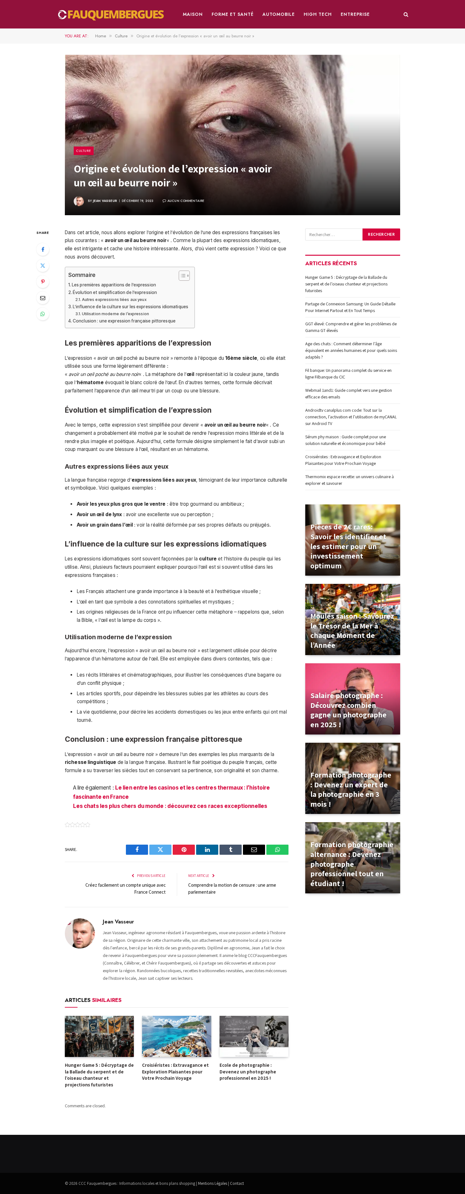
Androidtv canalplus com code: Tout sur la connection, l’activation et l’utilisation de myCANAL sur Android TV (351, 416)
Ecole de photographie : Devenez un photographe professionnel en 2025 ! (248, 1071)
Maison (193, 14)
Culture (83, 150)
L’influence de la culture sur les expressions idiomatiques (130, 306)
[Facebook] (42, 249)
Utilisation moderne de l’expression (115, 313)
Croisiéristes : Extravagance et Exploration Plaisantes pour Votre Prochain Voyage (175, 1071)
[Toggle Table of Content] (181, 275)
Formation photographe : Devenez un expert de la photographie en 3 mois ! (350, 789)
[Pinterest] (42, 281)
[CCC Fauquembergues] (112, 14)
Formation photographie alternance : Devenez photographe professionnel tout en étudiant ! (352, 864)
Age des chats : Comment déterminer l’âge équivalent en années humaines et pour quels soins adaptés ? (351, 350)
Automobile (279, 14)
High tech (318, 14)
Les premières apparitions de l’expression (114, 284)
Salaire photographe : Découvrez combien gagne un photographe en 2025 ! (348, 710)
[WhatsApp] (42, 314)
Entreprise (355, 14)
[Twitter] (42, 265)
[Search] (405, 14)
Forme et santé (233, 14)
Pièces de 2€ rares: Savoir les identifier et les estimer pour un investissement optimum (348, 546)
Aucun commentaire (185, 200)
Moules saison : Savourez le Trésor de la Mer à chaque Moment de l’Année (352, 630)
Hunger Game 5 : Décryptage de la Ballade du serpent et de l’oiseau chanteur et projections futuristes (99, 1074)
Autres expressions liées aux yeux (114, 299)
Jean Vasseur (105, 200)
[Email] (42, 297)
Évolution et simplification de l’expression (115, 292)
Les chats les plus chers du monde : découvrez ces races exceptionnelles (170, 806)
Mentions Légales (212, 1183)
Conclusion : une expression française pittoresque (124, 320)
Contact (237, 1183)
